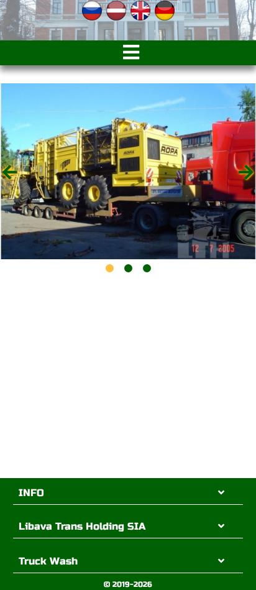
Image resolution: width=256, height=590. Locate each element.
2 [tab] (128, 268)
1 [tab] (109, 268)
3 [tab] (146, 268)
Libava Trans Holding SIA (82, 526)
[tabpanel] (128, 171)
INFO (31, 493)
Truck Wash (48, 561)
